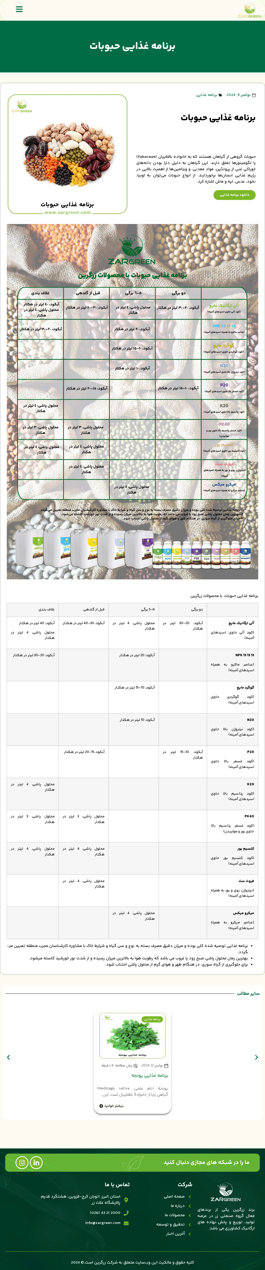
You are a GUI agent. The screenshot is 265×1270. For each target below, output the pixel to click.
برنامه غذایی (206, 95)
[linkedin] (36, 1162)
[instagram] (22, 1162)
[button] (8, 1057)
